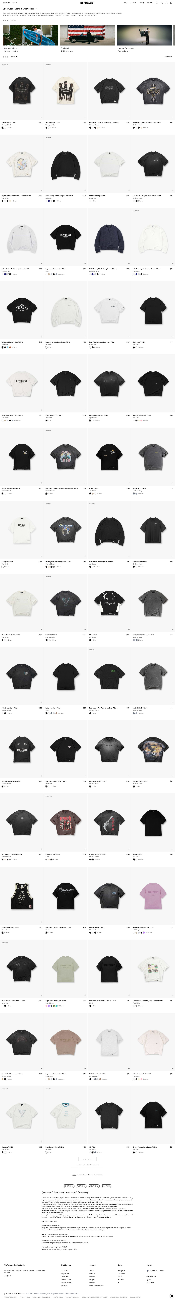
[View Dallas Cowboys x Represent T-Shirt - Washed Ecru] (49, 567)
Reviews (92, 1277)
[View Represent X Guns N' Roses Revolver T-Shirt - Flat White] (93, 128)
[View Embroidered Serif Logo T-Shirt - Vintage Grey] (136, 640)
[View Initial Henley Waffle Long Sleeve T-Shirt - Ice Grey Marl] (51, 201)
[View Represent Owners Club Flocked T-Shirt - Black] (90, 1006)
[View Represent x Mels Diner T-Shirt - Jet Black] (46, 786)
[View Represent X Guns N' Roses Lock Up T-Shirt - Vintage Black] (90, 128)
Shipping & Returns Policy (42, 1297)
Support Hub (65, 1274)
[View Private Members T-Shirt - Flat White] (2, 713)
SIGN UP (9, 1276)
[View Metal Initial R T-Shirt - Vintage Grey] (134, 713)
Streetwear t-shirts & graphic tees (91, 1175)
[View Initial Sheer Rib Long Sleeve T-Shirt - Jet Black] (90, 567)
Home (74, 1175)
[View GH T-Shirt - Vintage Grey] (95, 1152)
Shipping (92, 1280)
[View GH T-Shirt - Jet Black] (93, 1152)
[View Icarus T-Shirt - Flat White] (95, 494)
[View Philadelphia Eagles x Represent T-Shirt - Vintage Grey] (54, 567)
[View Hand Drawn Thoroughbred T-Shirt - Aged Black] (5, 1006)
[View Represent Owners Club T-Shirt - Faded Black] (51, 1006)
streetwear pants (48, 1211)
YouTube (121, 1280)
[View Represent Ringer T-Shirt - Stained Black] (90, 786)
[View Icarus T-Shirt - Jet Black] (90, 494)
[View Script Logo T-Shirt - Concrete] (136, 494)
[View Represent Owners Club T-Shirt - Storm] (56, 274)
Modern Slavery (135, 1297)
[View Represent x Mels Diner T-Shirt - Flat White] (49, 786)
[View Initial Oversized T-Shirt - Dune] (56, 713)
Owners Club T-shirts (62, 15)
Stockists (64, 1286)
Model (13, 57)
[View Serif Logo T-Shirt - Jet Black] (134, 347)
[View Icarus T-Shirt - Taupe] (93, 494)
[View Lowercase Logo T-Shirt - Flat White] (90, 201)
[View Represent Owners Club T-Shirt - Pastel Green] (56, 1006)
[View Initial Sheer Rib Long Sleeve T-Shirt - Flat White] (93, 567)
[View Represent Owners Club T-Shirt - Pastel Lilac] (49, 1006)
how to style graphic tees (93, 1202)
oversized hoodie (57, 1213)
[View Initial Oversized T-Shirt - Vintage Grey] (51, 713)
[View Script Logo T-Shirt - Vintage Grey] (134, 494)
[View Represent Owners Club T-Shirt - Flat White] (46, 274)
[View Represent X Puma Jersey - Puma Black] (2, 933)
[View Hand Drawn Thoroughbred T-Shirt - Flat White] (2, 1006)
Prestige (141, 3)
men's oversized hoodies (94, 1208)
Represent (6, 3)
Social (120, 1265)
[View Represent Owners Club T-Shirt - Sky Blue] (7, 347)
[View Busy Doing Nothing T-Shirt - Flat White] (46, 1152)
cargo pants (94, 1211)
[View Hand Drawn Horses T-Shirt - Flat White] (93, 420)
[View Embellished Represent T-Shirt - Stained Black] (5, 1079)
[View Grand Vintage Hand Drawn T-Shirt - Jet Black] (134, 1152)
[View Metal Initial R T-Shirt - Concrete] (136, 713)
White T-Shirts (93, 1186)
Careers (92, 1274)
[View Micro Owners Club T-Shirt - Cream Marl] (139, 420)
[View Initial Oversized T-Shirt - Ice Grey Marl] (54, 713)
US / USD (150, 3)
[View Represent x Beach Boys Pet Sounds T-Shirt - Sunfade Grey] (136, 1006)
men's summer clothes (102, 1217)
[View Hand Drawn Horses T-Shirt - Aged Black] (90, 420)
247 (13, 3)
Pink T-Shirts (81, 1186)
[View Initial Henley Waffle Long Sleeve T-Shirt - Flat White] (46, 201)
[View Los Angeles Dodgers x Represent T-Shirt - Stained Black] (136, 201)
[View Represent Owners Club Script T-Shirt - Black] (46, 933)
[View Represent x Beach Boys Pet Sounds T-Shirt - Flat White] (134, 1006)
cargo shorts (105, 1211)
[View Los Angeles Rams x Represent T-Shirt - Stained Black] (51, 567)
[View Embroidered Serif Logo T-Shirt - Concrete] (134, 640)
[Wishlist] (157, 2)
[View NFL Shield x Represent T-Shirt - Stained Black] (46, 567)
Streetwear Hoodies (97, 1200)
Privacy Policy (25, 1297)
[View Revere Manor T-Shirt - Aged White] (136, 567)
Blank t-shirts (100, 1204)
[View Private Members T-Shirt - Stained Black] (5, 713)
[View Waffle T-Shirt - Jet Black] (134, 859)
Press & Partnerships (96, 1286)
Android (151, 1283)
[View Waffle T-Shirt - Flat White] (136, 859)
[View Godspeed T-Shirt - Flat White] (2, 567)
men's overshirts (50, 1217)
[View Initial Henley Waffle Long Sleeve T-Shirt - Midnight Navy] (49, 201)
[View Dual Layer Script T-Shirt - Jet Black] (46, 420)
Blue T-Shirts (106, 1186)
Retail (125, 3)
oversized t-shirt (100, 1198)
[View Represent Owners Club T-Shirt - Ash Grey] (51, 274)
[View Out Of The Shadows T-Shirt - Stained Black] (2, 494)
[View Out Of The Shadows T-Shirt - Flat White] (5, 494)
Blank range (113, 1204)
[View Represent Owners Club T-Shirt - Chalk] (5, 347)
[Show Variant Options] (41, 117)
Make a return (66, 1280)
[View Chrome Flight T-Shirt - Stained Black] (134, 786)
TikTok (120, 1277)
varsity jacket (113, 1206)
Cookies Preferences (72, 1297)
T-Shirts (13, 20)
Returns (92, 1283)
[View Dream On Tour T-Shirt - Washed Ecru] (49, 859)
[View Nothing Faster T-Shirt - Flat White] (93, 933)
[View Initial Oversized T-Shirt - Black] (46, 713)
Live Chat (65, 1271)
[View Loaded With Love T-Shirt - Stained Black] (93, 859)
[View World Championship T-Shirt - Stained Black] (2, 786)
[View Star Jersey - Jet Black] (90, 640)
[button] (161, 2)
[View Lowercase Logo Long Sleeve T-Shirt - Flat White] (46, 347)
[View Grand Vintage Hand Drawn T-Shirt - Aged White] (136, 1152)
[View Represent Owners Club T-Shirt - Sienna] (10, 347)
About (91, 1271)
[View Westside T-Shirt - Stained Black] (46, 640)
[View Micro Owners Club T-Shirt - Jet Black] (136, 420)
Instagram (121, 1271)
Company (92, 1265)
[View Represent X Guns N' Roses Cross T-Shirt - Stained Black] (95, 128)
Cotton (71, 1236)
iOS (150, 1280)
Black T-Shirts (68, 1186)
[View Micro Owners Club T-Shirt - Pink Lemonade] (141, 420)
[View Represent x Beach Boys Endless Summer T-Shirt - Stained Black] (46, 494)
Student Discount (67, 1283)
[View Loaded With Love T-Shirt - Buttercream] (90, 859)
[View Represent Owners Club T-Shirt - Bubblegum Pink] (46, 1006)
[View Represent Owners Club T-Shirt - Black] (54, 274)
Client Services (66, 1265)
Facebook (121, 1274)
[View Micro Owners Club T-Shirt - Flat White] (134, 420)
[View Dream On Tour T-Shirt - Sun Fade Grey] (46, 859)
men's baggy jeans (117, 1200)
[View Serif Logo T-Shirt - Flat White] (136, 347)
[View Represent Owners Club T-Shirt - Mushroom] (49, 274)
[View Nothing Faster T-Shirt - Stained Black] (95, 933)
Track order (65, 1277)
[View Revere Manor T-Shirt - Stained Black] (134, 567)
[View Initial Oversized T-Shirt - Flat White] (49, 713)
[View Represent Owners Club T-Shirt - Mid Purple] (144, 933)
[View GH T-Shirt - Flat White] (90, 1152)
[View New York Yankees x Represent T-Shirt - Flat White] (134, 201)
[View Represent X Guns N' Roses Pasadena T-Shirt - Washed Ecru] (98, 128)
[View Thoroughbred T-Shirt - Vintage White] (5, 128)
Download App (151, 1276)
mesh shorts (90, 1215)
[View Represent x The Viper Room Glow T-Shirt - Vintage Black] (90, 713)
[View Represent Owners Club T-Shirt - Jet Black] (2, 347)
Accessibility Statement (118, 1297)
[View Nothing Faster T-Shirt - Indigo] (90, 933)
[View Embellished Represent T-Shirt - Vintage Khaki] (2, 1079)
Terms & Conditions (10, 1297)
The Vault (133, 3)
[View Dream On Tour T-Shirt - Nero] (51, 859)
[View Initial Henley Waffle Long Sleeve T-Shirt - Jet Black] (54, 201)
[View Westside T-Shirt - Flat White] (49, 640)
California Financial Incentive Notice (95, 1297)
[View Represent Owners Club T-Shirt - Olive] (54, 1006)
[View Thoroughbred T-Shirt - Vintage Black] (2, 128)
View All (5, 20)
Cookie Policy (58, 1297)
